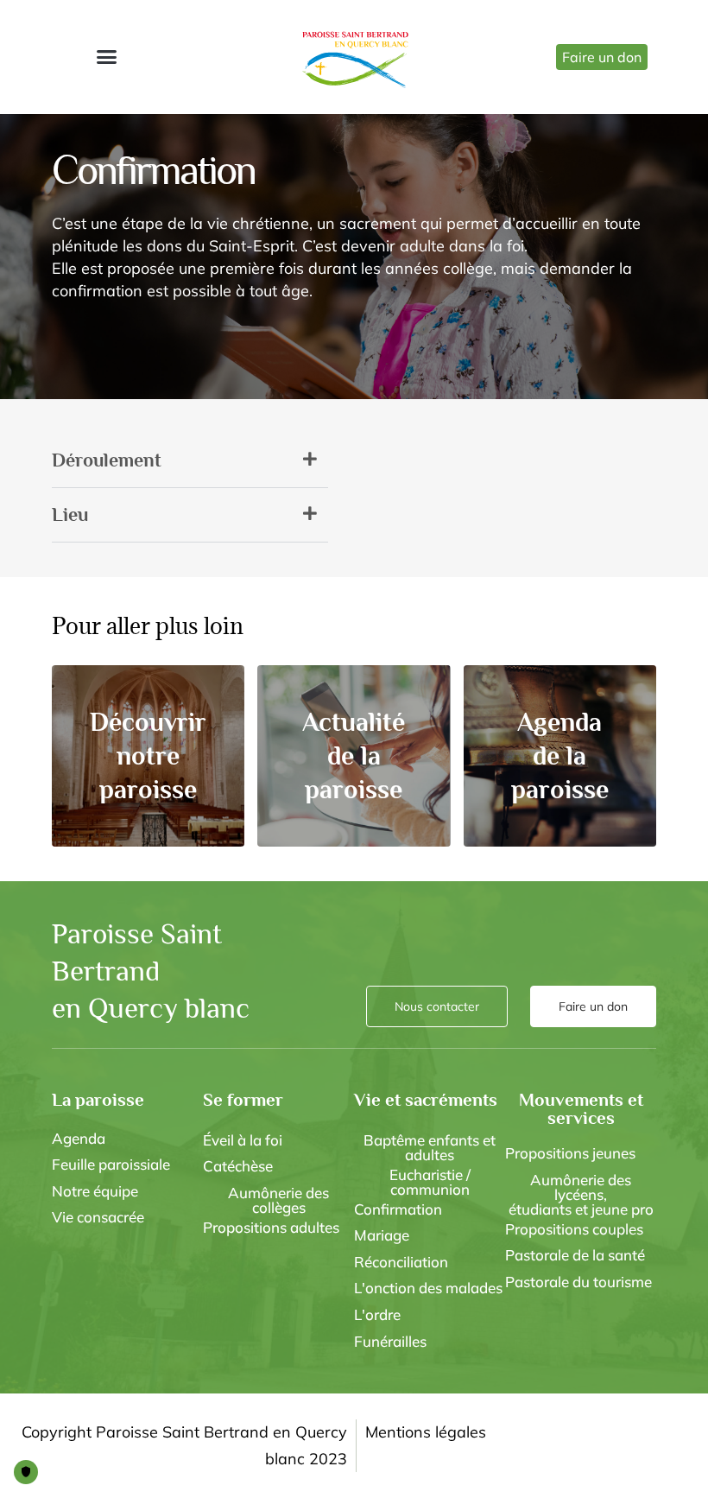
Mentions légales (425, 1432)
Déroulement (106, 460)
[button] (106, 57)
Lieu (70, 514)
